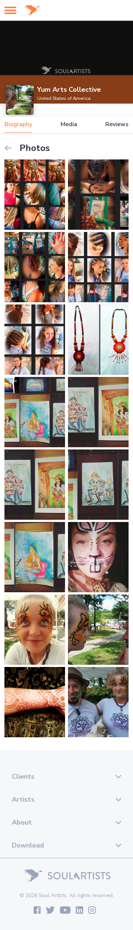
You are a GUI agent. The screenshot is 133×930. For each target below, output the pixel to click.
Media (69, 124)
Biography (18, 124)
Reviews (117, 124)
